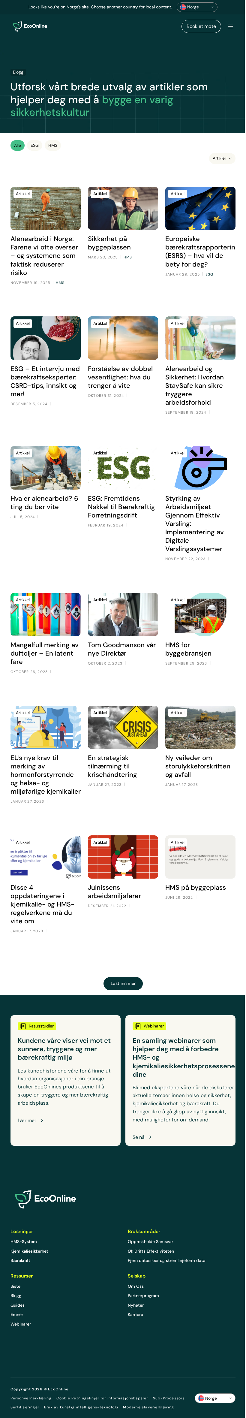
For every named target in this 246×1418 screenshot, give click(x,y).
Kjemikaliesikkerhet (29, 1251)
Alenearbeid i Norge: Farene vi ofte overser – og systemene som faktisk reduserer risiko (44, 255)
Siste (15, 1286)
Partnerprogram (143, 1295)
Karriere (135, 1314)
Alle (17, 145)
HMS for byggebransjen (188, 649)
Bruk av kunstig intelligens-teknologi (81, 1407)
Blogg (15, 1295)
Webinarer (20, 1324)
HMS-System (23, 1241)
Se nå (139, 1137)
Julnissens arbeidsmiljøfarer (114, 891)
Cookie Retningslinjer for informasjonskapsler (102, 1398)
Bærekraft (20, 1260)
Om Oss (136, 1286)
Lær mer (27, 1120)
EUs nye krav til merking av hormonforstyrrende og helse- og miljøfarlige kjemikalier (45, 774)
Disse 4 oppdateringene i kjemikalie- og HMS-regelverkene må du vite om (42, 904)
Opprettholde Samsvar (150, 1241)
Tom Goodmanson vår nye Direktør (122, 649)
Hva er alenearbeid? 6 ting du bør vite (44, 502)
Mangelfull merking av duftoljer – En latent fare (44, 653)
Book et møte (201, 26)
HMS (52, 145)
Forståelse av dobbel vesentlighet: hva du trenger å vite (120, 377)
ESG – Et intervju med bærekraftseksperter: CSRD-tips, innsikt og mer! (45, 381)
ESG (35, 145)
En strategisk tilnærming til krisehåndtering (112, 766)
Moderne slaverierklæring (148, 1407)
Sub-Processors (169, 1398)
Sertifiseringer (24, 1407)
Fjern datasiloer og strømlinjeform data (167, 1260)
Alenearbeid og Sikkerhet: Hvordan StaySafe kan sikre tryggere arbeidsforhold (194, 385)
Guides (17, 1305)
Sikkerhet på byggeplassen (109, 243)
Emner (16, 1314)
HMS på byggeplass (195, 887)
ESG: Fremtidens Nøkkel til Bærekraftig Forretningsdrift (121, 506)
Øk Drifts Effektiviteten (151, 1251)
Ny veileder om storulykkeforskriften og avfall (197, 766)
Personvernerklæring (31, 1398)
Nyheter (136, 1305)
